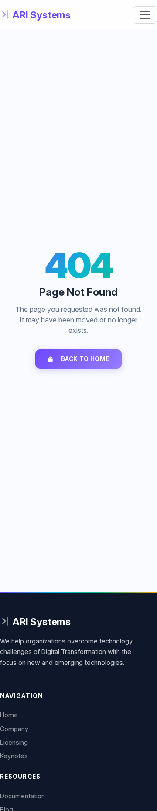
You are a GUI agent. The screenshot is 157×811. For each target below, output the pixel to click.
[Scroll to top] (141, 782)
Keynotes (14, 756)
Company (14, 728)
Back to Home (85, 359)
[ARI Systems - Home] (35, 14)
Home (9, 715)
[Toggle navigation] (145, 15)
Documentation (22, 796)
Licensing (14, 742)
